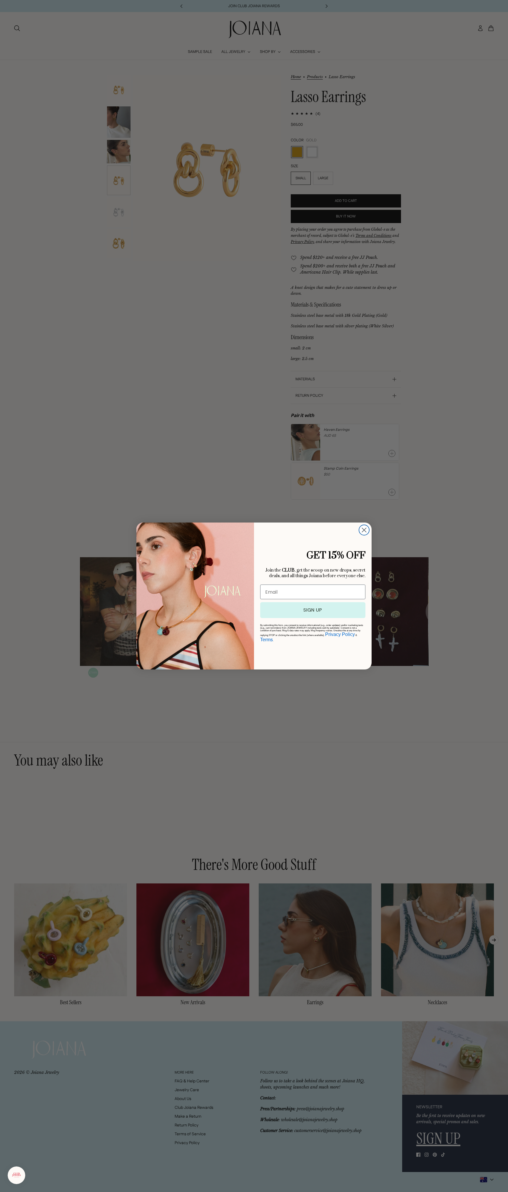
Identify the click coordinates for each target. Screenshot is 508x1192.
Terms (266, 639)
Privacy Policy (340, 634)
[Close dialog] (364, 530)
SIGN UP (312, 610)
